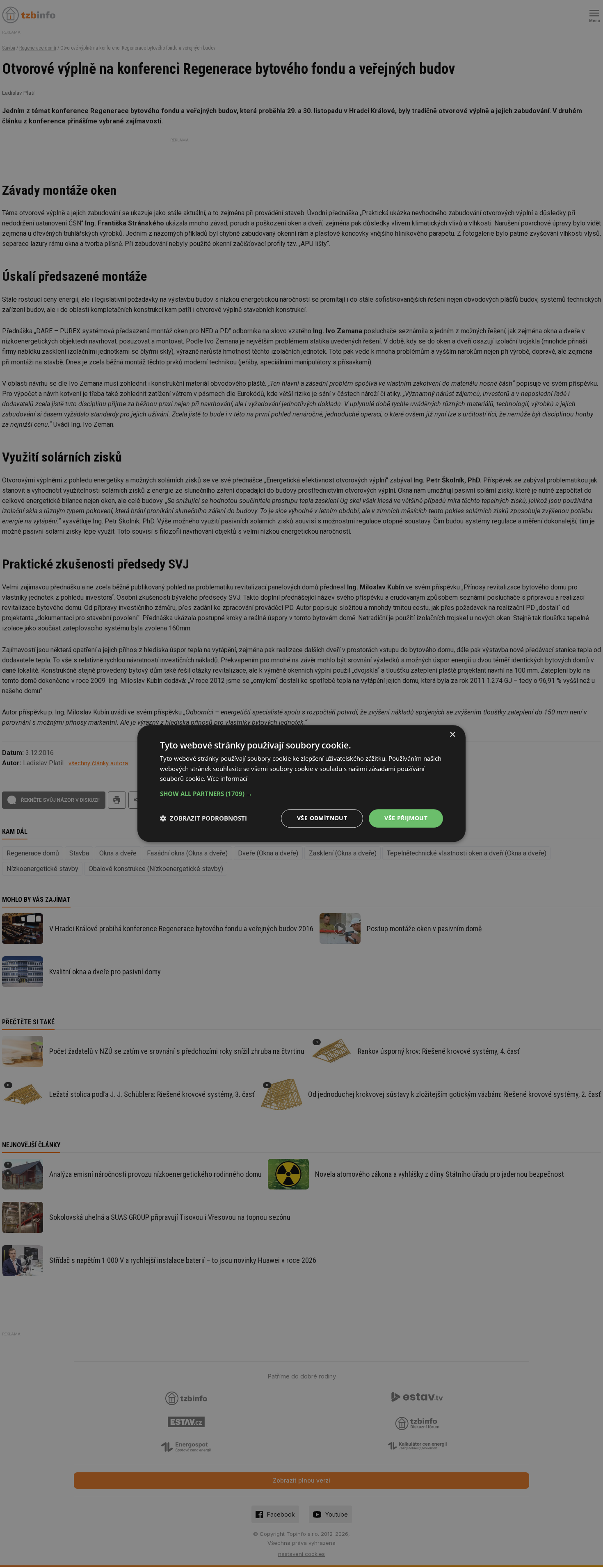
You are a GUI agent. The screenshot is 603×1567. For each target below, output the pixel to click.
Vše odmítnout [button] (322, 818)
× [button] (452, 735)
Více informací (227, 779)
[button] (301, 793)
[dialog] (301, 783)
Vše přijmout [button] (405, 818)
